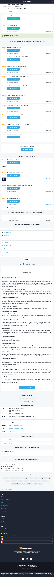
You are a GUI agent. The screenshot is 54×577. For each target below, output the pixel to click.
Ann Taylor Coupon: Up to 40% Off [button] (15, 134)
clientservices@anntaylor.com (16, 428)
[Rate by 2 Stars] (24, 398)
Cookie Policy (27, 555)
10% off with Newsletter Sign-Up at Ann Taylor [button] (18, 76)
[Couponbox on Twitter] (27, 559)
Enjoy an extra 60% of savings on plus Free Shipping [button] (19, 185)
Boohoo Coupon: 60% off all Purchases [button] (16, 159)
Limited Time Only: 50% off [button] (13, 198)
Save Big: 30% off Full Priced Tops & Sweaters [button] (18, 124)
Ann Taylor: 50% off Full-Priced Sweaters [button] (16, 114)
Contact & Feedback (5, 499)
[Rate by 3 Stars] (27, 398)
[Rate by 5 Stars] (33, 398)
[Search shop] (52, 1)
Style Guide (3, 521)
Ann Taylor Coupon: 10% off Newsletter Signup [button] (18, 86)
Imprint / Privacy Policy (18, 555)
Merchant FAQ (4, 508)
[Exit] (52, 574)
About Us (3, 496)
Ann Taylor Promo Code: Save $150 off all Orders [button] (18, 57)
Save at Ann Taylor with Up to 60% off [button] (16, 95)
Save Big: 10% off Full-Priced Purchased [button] (16, 66)
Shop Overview (4, 505)
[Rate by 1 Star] (21, 398)
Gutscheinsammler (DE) (9, 536)
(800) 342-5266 (12, 431)
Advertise (3, 518)
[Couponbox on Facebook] (23, 559)
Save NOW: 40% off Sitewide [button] (14, 47)
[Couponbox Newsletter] (31, 559)
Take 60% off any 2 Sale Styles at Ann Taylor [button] (17, 105)
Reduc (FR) (6, 542)
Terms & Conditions (36, 555)
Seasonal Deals (4, 529)
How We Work (4, 511)
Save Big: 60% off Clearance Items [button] (15, 172)
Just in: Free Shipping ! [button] (12, 16)
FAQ (2, 502)
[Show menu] (1, 1)
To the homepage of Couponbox (27, 1)
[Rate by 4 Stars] (30, 398)
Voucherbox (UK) (7, 539)
